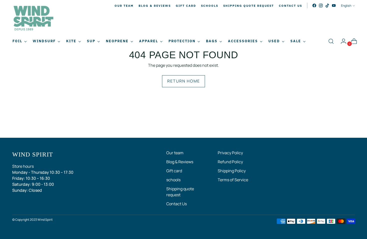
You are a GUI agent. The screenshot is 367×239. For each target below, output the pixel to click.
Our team (175, 153)
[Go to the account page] (342, 41)
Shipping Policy (232, 171)
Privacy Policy (230, 153)
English (346, 6)
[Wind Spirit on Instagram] (321, 5)
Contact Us (176, 203)
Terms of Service (233, 179)
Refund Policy (230, 161)
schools (173, 179)
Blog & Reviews (179, 161)
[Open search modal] (331, 41)
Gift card (174, 171)
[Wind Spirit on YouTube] (334, 5)
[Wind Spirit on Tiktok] (327, 5)
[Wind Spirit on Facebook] (314, 5)
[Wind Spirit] (33, 19)
